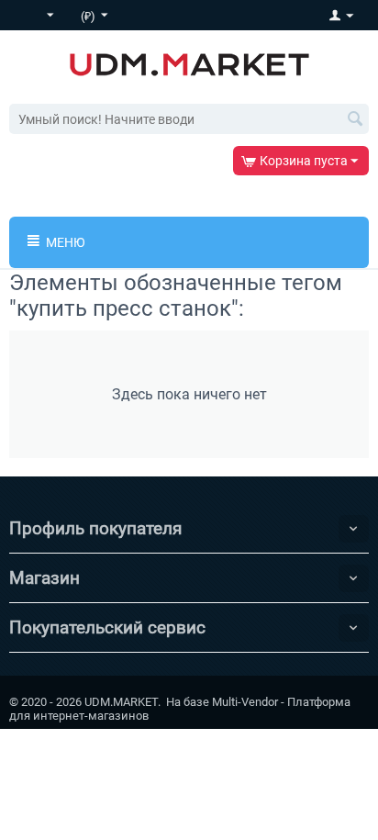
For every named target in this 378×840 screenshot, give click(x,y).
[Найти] (355, 120)
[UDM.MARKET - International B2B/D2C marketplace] (189, 63)
